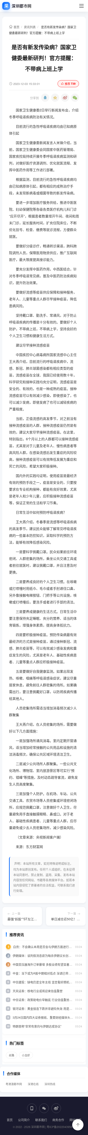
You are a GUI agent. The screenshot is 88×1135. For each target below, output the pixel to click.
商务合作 (58, 1120)
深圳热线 (49, 1084)
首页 (16, 27)
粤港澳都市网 (14, 1084)
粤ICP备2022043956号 (61, 1127)
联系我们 (41, 1120)
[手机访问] (32, 1108)
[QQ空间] (55, 98)
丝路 (11, 1055)
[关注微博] (56, 1108)
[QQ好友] (45, 98)
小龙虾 (26, 1055)
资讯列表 (30, 27)
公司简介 (24, 1120)
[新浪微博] (65, 98)
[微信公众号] (44, 1108)
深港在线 (33, 1084)
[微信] (75, 98)
